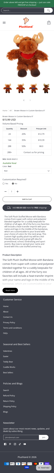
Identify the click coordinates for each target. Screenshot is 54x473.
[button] (48, 23)
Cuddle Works (9, 367)
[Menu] (4, 23)
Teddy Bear (8, 361)
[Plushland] (25, 22)
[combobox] (22, 10)
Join (43, 437)
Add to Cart (27, 199)
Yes (6, 183)
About (5, 311)
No (16, 183)
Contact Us (7, 317)
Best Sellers (8, 372)
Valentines (7, 351)
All (11, 110)
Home (5, 110)
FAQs (5, 333)
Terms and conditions (12, 328)
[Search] (48, 10)
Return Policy (9, 401)
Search (6, 390)
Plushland (23, 457)
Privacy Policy (9, 322)
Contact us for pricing (34, 152)
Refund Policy (9, 395)
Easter (5, 356)
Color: (7, 166)
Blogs (5, 411)
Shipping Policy (9, 406)
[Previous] (24, 100)
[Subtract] (6, 192)
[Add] (18, 192)
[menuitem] (27, 11)
